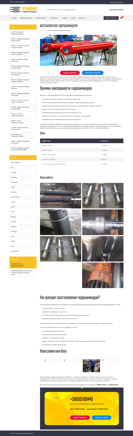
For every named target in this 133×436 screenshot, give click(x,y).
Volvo (13, 212)
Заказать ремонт (92, 73)
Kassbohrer (15, 251)
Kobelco (13, 226)
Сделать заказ (101, 417)
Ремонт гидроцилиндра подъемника (19, 128)
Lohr (12, 246)
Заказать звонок (111, 18)
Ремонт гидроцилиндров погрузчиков (20, 40)
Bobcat (13, 217)
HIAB (13, 241)
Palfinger (14, 231)
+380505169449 (116, 9)
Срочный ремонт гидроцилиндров (17, 33)
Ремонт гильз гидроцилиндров (17, 121)
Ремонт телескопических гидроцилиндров (20, 101)
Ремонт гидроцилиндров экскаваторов (20, 67)
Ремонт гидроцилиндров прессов (20, 87)
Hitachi (13, 202)
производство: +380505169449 (97, 409)
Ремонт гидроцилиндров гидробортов (20, 108)
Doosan (13, 221)
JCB (12, 167)
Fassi (12, 236)
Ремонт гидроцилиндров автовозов (20, 142)
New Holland (15, 162)
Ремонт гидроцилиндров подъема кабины (20, 81)
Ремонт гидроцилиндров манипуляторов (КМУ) (20, 149)
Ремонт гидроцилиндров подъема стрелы (20, 53)
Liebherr (14, 172)
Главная (42, 30)
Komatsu (14, 177)
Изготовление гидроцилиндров (17, 135)
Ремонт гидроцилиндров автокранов (20, 74)
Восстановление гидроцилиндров (17, 265)
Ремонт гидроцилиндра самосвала (19, 60)
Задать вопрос (69, 73)
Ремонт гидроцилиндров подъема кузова (20, 46)
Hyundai (14, 192)
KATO (13, 207)
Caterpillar (14, 182)
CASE (13, 187)
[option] (53, 360)
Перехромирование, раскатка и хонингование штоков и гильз (21, 272)
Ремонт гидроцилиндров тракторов (20, 94)
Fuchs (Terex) (15, 197)
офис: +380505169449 (77, 409)
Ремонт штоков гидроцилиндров (17, 115)
